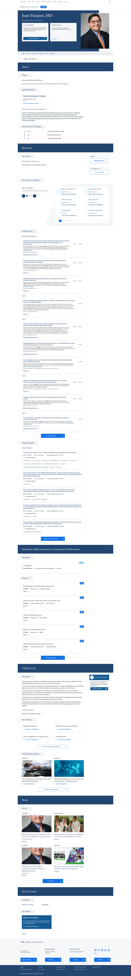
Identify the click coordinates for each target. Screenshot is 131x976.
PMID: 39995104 (52, 249)
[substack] (108, 950)
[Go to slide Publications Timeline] (29, 196)
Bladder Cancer (65, 460)
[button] (95, 31)
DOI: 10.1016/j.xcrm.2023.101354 (44, 403)
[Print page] (35, 59)
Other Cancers (26, 463)
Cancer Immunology (27, 113)
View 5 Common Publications (69, 194)
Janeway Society (64, 113)
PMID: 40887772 (51, 285)
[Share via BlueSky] (30, 59)
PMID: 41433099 (44, 333)
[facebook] (98, 950)
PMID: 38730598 (64, 385)
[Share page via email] (33, 59)
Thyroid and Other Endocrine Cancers (51, 463)
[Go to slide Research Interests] (23, 196)
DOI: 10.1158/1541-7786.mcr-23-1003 (53, 268)
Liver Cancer (58, 467)
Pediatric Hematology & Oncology (48, 115)
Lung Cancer (73, 460)
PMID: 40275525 (41, 349)
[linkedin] (105, 950)
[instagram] (102, 950)
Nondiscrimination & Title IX (80, 967)
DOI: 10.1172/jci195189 (62, 333)
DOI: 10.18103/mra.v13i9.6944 (36, 366)
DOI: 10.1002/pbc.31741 (60, 349)
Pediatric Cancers (27, 460)
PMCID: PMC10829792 (32, 403)
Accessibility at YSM (60, 967)
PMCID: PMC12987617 (53, 333)
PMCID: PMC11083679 (28, 387)
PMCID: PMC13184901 (28, 309)
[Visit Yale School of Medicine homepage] (31, 942)
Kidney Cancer (46, 467)
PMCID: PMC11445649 (41, 268)
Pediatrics (30, 116)
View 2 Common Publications (69, 205)
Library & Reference (60, 969)
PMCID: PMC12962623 (60, 285)
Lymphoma (63, 463)
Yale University (41, 969)
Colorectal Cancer (36, 460)
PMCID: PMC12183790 (61, 249)
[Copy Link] (108, 67)
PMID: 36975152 (67, 423)
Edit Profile (24, 933)
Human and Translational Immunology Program (46, 113)
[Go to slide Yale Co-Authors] (27, 196)
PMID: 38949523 (32, 268)
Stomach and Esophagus (36, 463)
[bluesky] (95, 950)
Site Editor (40, 967)
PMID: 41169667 (66, 365)
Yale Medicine (57, 118)
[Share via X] (23, 59)
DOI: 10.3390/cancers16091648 (40, 387)
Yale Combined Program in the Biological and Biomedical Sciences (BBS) (52, 117)
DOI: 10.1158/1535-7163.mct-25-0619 (40, 309)
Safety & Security (96, 967)
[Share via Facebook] (25, 59)
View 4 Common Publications (96, 194)
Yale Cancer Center (69, 116)
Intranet (22, 967)
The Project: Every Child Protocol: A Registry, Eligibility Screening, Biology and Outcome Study (49, 452)
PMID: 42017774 (70, 308)
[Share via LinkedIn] (28, 59)
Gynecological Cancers (56, 460)
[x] (95, 953)
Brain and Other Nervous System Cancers (32, 467)
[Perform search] (110, 2)
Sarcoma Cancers (45, 460)
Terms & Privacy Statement (26, 969)
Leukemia (52, 467)
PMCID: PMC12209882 (50, 349)
